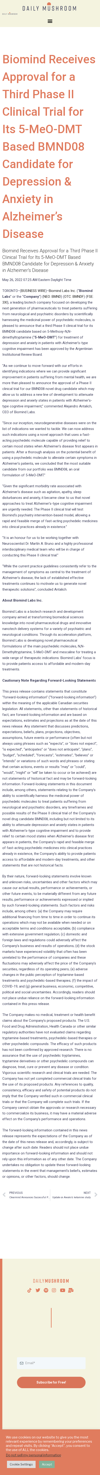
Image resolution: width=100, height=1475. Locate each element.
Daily (51, 1281)
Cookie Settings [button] (21, 1464)
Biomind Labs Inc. (62, 291)
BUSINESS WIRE (33, 291)
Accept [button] (47, 1464)
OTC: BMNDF (74, 296)
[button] (50, 21)
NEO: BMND (52, 296)
